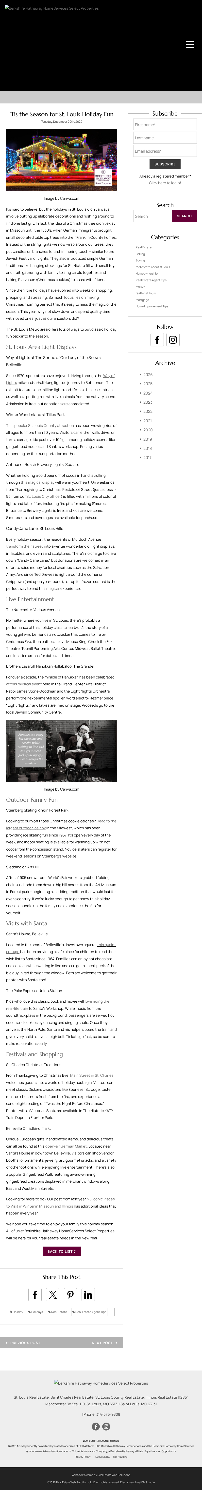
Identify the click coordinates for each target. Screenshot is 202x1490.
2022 (147, 411)
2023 (147, 402)
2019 (147, 439)
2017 (147, 457)
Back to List (61, 1251)
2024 (147, 393)
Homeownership (147, 273)
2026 (148, 374)
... (112, 1312)
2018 (147, 448)
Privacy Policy (83, 1456)
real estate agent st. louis (153, 267)
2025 (147, 383)
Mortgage (142, 300)
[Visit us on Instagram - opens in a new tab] (173, 339)
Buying (140, 260)
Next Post (103, 1342)
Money (140, 286)
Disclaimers (127, 1482)
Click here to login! (165, 182)
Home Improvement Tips (152, 306)
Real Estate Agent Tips (90, 1312)
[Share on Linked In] (88, 1294)
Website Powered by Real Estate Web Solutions (101, 1475)
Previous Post (24, 1342)
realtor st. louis (146, 293)
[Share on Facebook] (35, 1294)
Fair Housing (120, 1456)
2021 (147, 420)
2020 (148, 430)
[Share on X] (52, 1294)
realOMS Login (145, 1482)
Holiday (17, 1312)
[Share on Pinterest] (70, 1294)
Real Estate (59, 1312)
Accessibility (102, 1456)
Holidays (37, 1312)
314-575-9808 (108, 1414)
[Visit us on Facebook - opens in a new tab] (157, 339)
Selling (140, 254)
